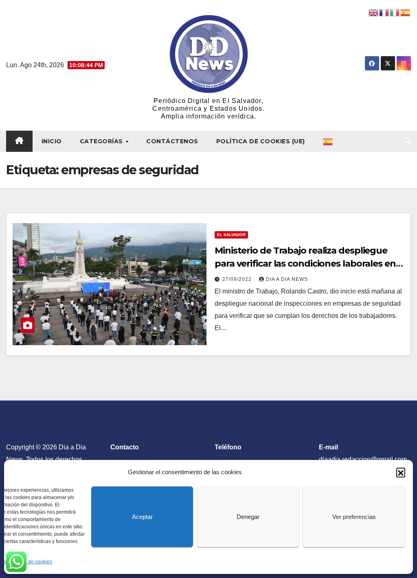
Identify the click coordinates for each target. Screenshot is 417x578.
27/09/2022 (237, 279)
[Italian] (395, 12)
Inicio (52, 141)
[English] (374, 12)
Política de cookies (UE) (260, 141)
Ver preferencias (354, 516)
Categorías (102, 141)
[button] (401, 472)
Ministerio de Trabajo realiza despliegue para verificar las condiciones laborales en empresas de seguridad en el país (305, 263)
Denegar (248, 516)
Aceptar (142, 516)
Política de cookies (31, 562)
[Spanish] (328, 141)
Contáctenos (172, 141)
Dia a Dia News (287, 279)
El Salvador (231, 234)
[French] (384, 12)
